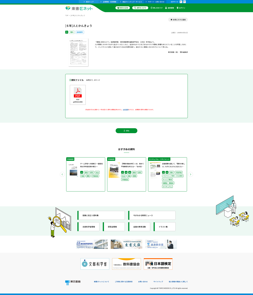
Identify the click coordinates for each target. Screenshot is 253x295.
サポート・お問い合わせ (156, 2)
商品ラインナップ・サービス (132, 2)
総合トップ (89, 2)
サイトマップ (158, 281)
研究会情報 (112, 226)
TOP (66, 15)
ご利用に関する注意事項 (123, 281)
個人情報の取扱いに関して (178, 281)
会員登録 (171, 8)
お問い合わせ (143, 281)
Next (190, 174)
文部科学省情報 (89, 226)
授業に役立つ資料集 (91, 215)
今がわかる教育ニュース (143, 215)
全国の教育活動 (139, 226)
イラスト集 (163, 226)
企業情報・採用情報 (109, 2)
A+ (185, 2)
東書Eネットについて (101, 281)
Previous (62, 174)
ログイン (182, 8)
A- (181, 2)
